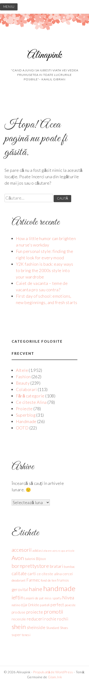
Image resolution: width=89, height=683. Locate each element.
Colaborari (26, 389)
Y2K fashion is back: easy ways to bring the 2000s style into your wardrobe (44, 270)
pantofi (45, 605)
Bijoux (41, 558)
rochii (62, 618)
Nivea (68, 597)
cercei (67, 574)
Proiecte (24, 408)
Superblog (26, 415)
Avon (18, 558)
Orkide (33, 605)
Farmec (33, 580)
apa (63, 550)
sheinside (36, 627)
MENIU (8, 7)
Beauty (23, 383)
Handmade (26, 421)
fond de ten (48, 580)
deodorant (19, 580)
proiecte (34, 612)
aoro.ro (56, 550)
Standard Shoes (57, 628)
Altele (22, 370)
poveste (70, 605)
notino (16, 605)
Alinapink (44, 55)
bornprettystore (30, 566)
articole (70, 550)
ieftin (17, 597)
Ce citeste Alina (31, 402)
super (16, 635)
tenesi (26, 635)
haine (35, 589)
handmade (59, 588)
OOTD (22, 427)
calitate (19, 573)
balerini (30, 559)
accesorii (22, 550)
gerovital (20, 589)
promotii (53, 612)
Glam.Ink (55, 677)
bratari (56, 566)
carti (32, 573)
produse (19, 612)
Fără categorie (30, 395)
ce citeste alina (49, 574)
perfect (57, 604)
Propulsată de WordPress (53, 672)
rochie (50, 618)
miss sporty (53, 598)
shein (19, 626)
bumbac (69, 567)
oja (24, 604)
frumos (63, 580)
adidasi (37, 550)
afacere (47, 550)
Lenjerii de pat (34, 598)
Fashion (23, 376)
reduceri (35, 618)
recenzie (19, 619)
